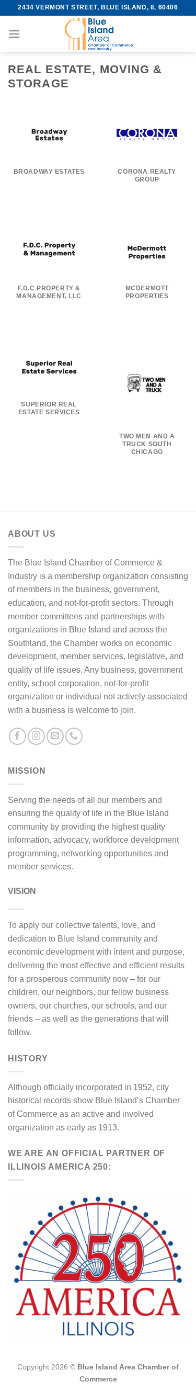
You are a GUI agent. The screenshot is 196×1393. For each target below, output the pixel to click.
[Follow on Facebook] (17, 736)
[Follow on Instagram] (36, 736)
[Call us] (74, 736)
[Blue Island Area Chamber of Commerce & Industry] (98, 34)
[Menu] (14, 34)
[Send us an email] (55, 736)
